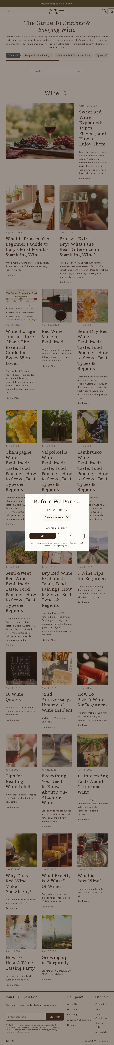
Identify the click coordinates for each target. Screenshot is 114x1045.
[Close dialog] (111, 488)
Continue (85, 552)
